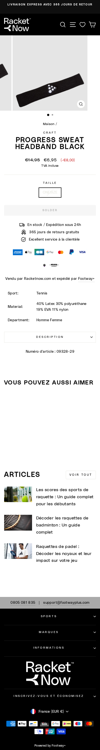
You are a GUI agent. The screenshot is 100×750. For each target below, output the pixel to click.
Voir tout (80, 474)
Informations (48, 647)
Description (50, 337)
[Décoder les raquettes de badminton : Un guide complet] (18, 522)
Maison (49, 124)
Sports (49, 616)
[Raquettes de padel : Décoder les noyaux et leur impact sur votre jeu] (18, 551)
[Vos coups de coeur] (82, 24)
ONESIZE (50, 192)
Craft (50, 132)
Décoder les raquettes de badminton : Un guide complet (62, 525)
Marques (49, 632)
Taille (50, 183)
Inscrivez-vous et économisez (49, 696)
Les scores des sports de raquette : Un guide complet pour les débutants (65, 497)
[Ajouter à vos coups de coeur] (10, 399)
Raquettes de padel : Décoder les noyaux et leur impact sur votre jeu (64, 554)
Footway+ (86, 279)
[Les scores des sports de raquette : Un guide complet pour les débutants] (18, 494)
